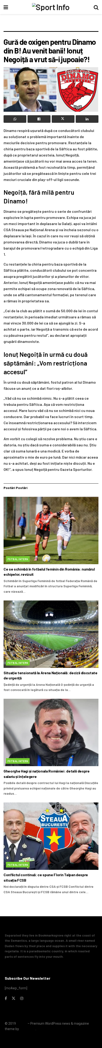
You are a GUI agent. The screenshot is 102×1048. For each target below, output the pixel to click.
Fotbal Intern (18, 559)
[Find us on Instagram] (21, 998)
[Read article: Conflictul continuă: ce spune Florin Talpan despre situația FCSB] (51, 836)
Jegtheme (27, 1029)
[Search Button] (96, 7)
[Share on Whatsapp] (15, 119)
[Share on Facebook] (39, 119)
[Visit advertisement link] (51, 25)
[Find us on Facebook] (6, 998)
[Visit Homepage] (51, 7)
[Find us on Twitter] (13, 998)
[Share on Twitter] (63, 119)
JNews (22, 1023)
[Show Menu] (6, 7)
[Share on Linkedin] (87, 119)
